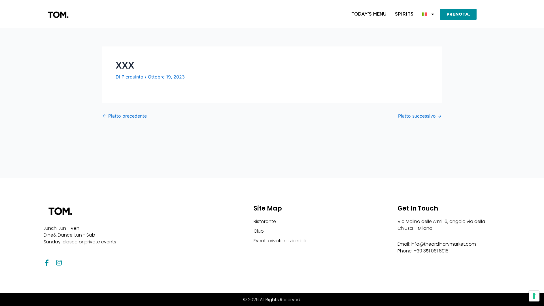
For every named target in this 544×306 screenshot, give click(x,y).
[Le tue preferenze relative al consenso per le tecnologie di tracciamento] (534, 296)
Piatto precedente (125, 116)
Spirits (404, 14)
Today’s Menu (368, 14)
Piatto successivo (419, 116)
